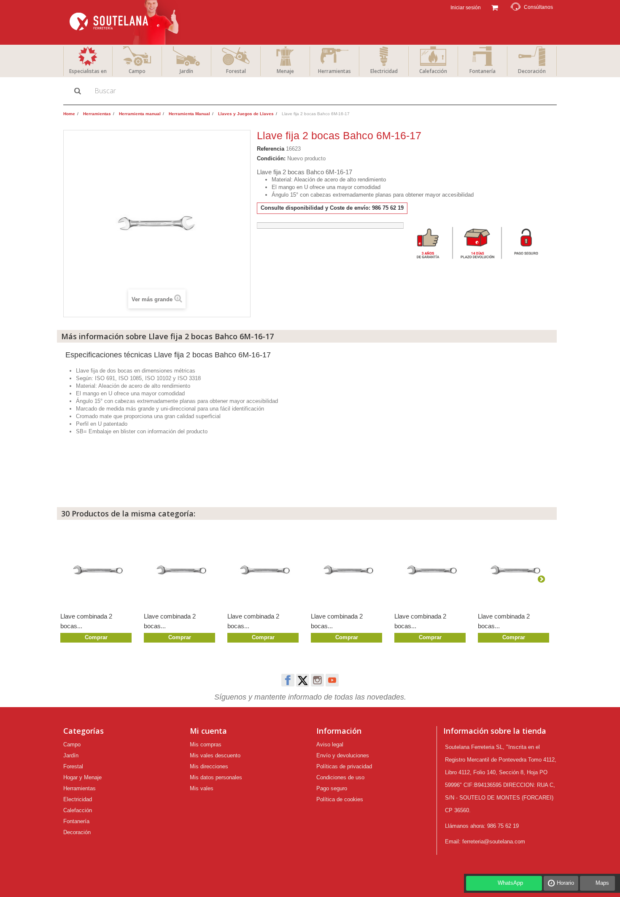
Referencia (270, 149)
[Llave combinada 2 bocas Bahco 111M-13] (97, 569)
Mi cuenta (208, 731)
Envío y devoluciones (342, 755)
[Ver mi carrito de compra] (494, 7)
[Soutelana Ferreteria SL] (125, 22)
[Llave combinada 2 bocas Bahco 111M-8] (515, 569)
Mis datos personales (216, 777)
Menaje (285, 71)
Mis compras (205, 744)
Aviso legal (329, 744)
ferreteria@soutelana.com (493, 841)
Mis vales (201, 788)
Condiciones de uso (340, 777)
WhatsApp (510, 883)
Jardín (186, 71)
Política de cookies (339, 799)
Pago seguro (331, 788)
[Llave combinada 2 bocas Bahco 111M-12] (181, 569)
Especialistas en (88, 71)
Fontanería (482, 71)
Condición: (271, 158)
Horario (565, 883)
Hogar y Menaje (82, 777)
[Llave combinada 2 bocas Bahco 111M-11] (264, 569)
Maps (602, 883)
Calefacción (433, 71)
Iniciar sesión (465, 8)
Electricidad (384, 71)
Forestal (236, 71)
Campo (137, 71)
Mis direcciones (209, 766)
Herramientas (334, 71)
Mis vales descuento (215, 755)
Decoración (532, 71)
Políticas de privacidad (344, 766)
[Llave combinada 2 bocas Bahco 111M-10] (348, 569)
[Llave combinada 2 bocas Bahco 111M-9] (431, 569)
